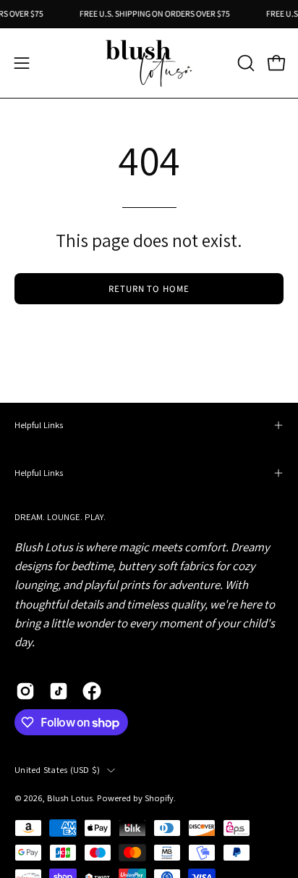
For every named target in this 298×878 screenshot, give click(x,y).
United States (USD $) (57, 770)
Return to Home (149, 289)
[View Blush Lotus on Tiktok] (58, 691)
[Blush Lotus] (149, 63)
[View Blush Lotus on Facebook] (92, 691)
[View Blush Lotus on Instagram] (25, 691)
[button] (244, 63)
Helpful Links (38, 425)
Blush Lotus (70, 798)
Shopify (159, 798)
